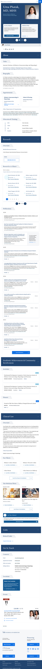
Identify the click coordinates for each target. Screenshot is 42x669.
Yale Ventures (34, 114)
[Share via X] (4, 49)
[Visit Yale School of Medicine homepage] (11, 632)
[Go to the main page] (7, 1)
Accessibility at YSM (30, 661)
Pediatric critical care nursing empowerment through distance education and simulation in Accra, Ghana (15, 280)
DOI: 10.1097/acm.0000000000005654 (20, 312)
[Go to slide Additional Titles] (21, 40)
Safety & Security (17, 663)
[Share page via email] (11, 49)
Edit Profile (5, 626)
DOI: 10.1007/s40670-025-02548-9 (22, 255)
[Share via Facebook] (5, 49)
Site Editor (16, 661)
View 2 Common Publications (13, 187)
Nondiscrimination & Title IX (7, 663)
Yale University (5, 665)
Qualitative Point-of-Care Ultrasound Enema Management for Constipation (13, 339)
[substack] (38, 649)
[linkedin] (35, 649)
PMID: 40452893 (29, 268)
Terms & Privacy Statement (31, 663)
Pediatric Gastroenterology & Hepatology (23, 111)
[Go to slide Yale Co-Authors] (19, 203)
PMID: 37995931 (12, 331)
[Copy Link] (38, 55)
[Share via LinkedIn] (7, 49)
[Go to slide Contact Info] (17, 40)
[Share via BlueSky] (9, 49)
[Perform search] (37, 1)
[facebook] (31, 649)
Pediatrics (21, 113)
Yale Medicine (15, 114)
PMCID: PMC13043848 (13, 255)
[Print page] (13, 49)
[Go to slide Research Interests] (17, 203)
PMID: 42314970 (9, 228)
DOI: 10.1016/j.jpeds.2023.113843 (21, 331)
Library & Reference (18, 665)
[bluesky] (28, 649)
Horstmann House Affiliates (9, 111)
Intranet (4, 661)
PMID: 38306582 (10, 312)
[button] (32, 12)
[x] (28, 651)
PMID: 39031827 (22, 299)
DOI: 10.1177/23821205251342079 (14, 269)
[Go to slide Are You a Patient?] (19, 40)
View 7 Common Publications (13, 179)
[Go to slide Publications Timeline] (21, 203)
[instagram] (33, 649)
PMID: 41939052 (6, 255)
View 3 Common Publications (31, 179)
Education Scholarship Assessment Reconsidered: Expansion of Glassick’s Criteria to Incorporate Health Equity (15, 307)
